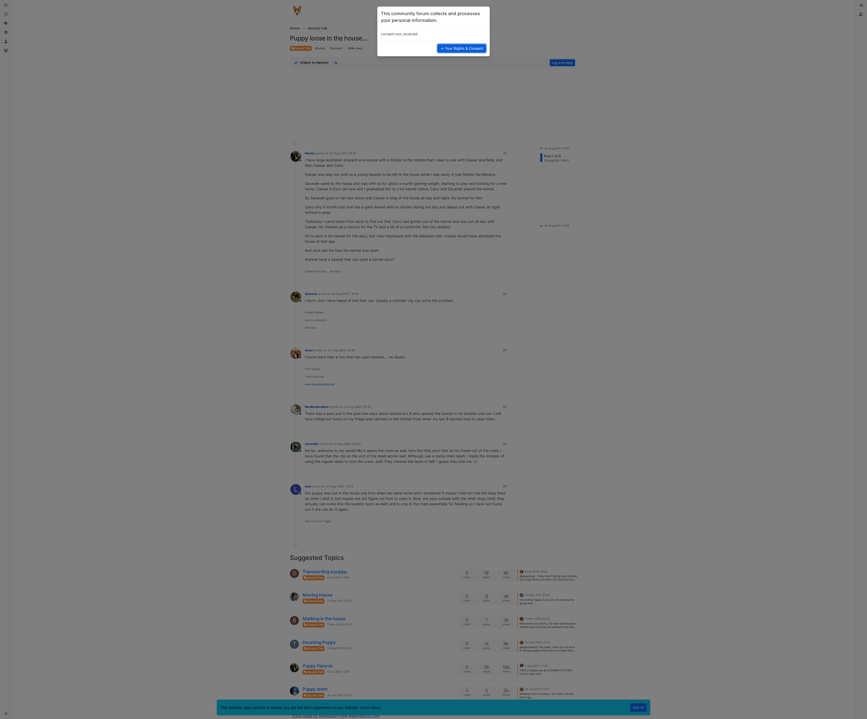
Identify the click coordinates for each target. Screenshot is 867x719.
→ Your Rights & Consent (461, 48)
